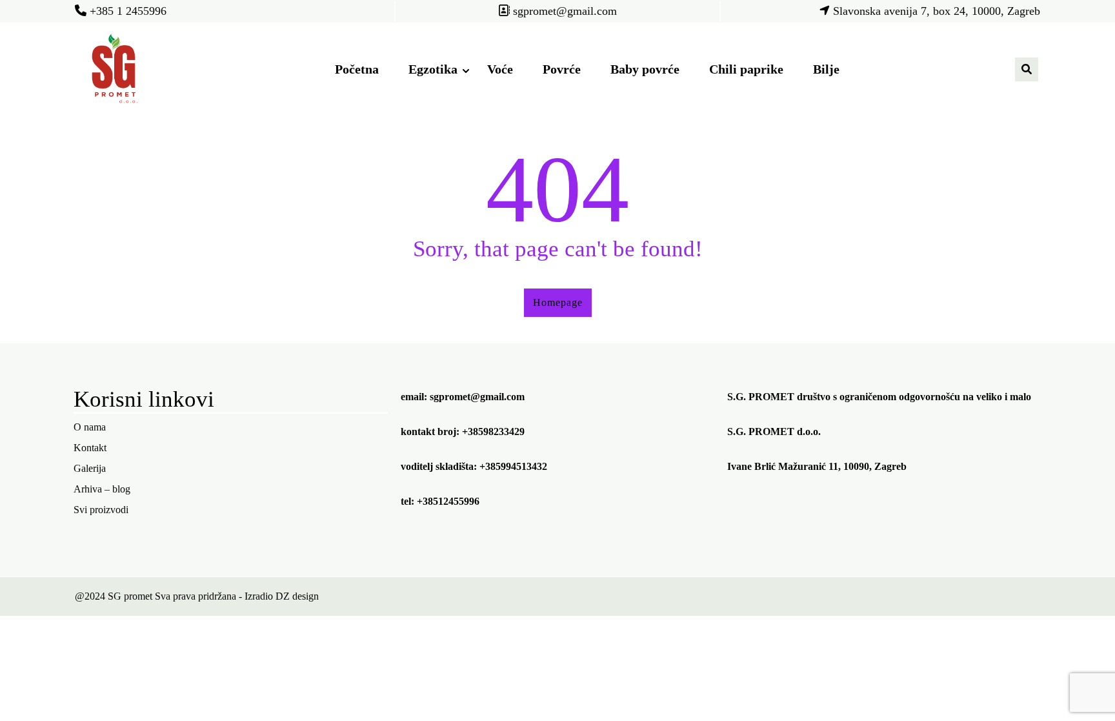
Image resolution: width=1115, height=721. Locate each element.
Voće (500, 69)
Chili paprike (746, 69)
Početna (357, 69)
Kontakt (90, 447)
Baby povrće (644, 69)
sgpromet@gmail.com (477, 396)
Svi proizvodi (101, 509)
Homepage (558, 302)
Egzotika (432, 69)
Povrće (562, 69)
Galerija (90, 468)
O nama (90, 426)
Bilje (826, 69)
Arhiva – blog (102, 488)
